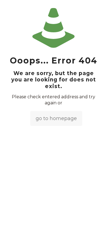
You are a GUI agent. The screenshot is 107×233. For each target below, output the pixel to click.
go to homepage (56, 118)
